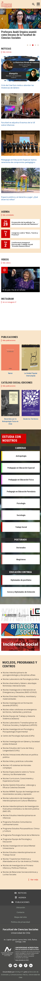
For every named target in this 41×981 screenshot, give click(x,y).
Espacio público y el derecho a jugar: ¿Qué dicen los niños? (19, 198)
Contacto (20, 912)
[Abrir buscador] (33, 4)
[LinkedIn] (31, 965)
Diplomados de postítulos (21, 580)
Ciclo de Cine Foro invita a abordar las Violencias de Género (17, 86)
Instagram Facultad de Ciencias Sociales (19, 314)
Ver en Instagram (9, 302)
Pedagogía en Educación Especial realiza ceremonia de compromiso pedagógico (19, 161)
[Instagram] (10, 965)
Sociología (21, 515)
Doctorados (21, 547)
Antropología (21, 456)
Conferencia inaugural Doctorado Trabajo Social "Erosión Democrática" (22, 244)
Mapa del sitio (20, 917)
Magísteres (21, 559)
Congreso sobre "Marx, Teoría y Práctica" (25, 234)
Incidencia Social (20, 644)
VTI (22, 972)
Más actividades (8, 215)
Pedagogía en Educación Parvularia (21, 491)
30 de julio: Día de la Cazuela (13, 290)
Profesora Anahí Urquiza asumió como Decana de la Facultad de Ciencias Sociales (18, 34)
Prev (2, 19)
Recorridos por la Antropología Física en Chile (10, 421)
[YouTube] (15, 965)
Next (39, 19)
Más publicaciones (9, 340)
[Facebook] (25, 965)
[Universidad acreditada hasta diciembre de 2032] (20, 953)
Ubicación (20, 907)
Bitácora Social (20, 629)
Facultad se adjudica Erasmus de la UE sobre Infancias (18, 123)
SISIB (17, 972)
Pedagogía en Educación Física (21, 480)
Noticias (22, 893)
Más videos (7, 263)
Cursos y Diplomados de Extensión (21, 592)
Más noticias (7, 52)
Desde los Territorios (30, 419)
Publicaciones (22, 902)
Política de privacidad (20, 922)
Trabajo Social (21, 527)
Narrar (10, 373)
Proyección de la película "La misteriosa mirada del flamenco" (25, 223)
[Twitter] (20, 965)
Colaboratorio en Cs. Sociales (20, 615)
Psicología (21, 503)
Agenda (22, 897)
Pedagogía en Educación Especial (21, 468)
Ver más (34, 879)
